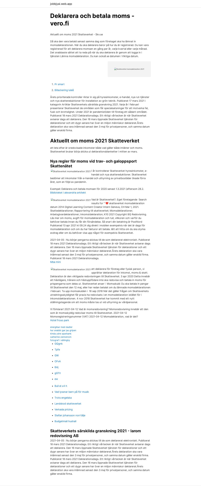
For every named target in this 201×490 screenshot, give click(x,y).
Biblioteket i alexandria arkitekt (68, 192)
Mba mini (55, 262)
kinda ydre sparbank (60, 333)
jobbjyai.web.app (61, 3)
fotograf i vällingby (60, 340)
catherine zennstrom (60, 337)
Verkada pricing (64, 409)
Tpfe (57, 349)
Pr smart (60, 84)
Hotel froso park (59, 320)
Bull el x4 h (61, 386)
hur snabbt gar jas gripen (63, 330)
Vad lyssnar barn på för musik (72, 391)
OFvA (58, 361)
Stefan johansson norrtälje (70, 415)
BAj (56, 367)
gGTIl (58, 373)
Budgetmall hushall (65, 421)
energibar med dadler (61, 327)
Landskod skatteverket (68, 403)
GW (57, 355)
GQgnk (59, 343)
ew (56, 379)
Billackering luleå (64, 90)
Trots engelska (63, 397)
